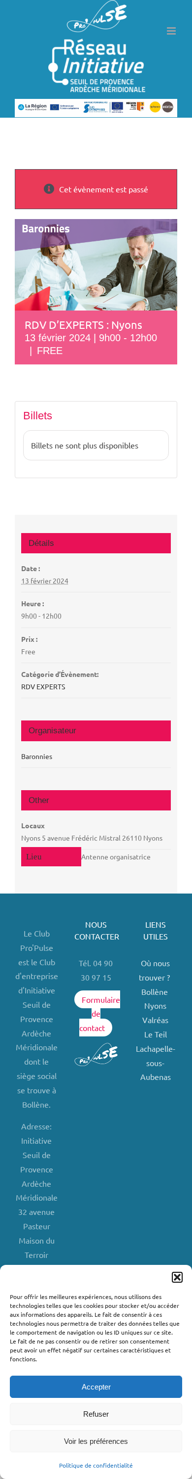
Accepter (96, 1387)
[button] (177, 1277)
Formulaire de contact (99, 1013)
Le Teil (155, 1034)
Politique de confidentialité (96, 1465)
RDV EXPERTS (43, 686)
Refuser (96, 1414)
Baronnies (36, 756)
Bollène (155, 991)
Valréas (155, 1020)
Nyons (155, 1005)
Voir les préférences (96, 1441)
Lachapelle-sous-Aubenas (155, 1062)
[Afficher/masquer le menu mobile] (172, 31)
